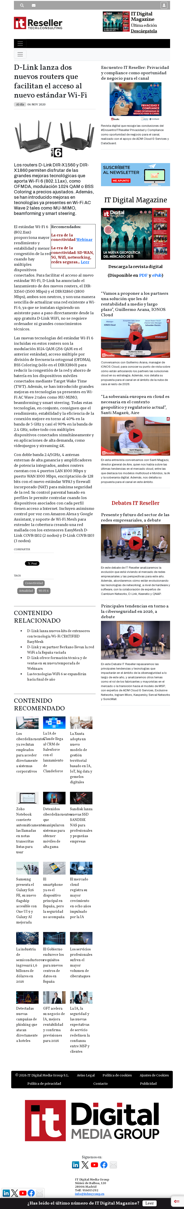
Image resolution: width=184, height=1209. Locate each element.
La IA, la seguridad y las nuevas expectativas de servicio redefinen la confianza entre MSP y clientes (80, 1030)
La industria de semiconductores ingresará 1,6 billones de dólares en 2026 (30, 965)
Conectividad (34, 583)
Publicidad (148, 1084)
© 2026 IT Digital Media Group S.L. (42, 1075)
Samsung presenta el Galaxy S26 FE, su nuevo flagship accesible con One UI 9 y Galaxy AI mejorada (26, 901)
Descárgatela (144, 31)
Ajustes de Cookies (154, 1075)
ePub (156, 275)
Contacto (100, 1084)
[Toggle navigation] (20, 43)
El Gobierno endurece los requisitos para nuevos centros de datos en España (53, 965)
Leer (85, 262)
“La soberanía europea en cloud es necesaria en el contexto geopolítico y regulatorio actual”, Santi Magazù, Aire (135, 405)
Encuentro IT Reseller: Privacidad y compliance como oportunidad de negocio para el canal (135, 73)
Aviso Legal (86, 1075)
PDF (143, 275)
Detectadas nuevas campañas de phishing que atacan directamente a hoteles (27, 1024)
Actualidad (26, 590)
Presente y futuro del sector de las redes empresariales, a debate (135, 518)
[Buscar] (22, 5)
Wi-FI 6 (44, 590)
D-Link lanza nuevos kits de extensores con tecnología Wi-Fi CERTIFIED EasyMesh (58, 636)
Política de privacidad (44, 1084)
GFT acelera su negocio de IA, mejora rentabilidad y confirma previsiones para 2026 (54, 1024)
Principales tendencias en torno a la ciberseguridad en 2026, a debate (135, 611)
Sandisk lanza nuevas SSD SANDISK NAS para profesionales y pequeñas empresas (81, 825)
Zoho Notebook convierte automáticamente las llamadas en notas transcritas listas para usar (30, 831)
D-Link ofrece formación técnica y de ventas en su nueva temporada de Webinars (57, 663)
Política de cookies (117, 1075)
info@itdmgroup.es (89, 1194)
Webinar (84, 239)
